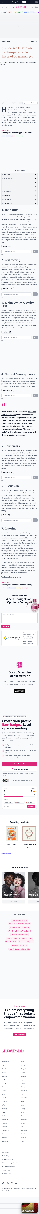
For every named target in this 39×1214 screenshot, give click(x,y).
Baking (23, 1065)
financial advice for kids (19, 935)
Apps (22, 1061)
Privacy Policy (6, 1170)
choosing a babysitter (26, 942)
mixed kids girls (10, 942)
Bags (3, 1065)
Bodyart (4, 12)
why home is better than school (19, 931)
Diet (3, 1080)
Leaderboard (7, 806)
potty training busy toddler (19, 927)
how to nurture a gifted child (19, 949)
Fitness (23, 1083)
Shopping (18, 588)
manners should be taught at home (19, 938)
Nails (3, 1116)
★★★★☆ (34, 41)
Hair (22, 1094)
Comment (6, 626)
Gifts (3, 1094)
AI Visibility (5, 1155)
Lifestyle (4, 1105)
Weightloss (5, 1141)
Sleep (22, 1127)
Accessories (5, 1061)
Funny (32, 12)
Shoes (23, 1123)
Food (3, 1087)
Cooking (25, 588)
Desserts (23, 1076)
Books (4, 1072)
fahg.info (18, 577)
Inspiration (24, 1098)
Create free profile (19, 764)
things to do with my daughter (19, 924)
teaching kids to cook (19, 920)
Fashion (4, 1083)
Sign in (4, 775)
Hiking (3, 588)
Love (22, 1105)
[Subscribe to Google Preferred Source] (12, 638)
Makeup (4, 1108)
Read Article (17, 902)
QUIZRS (36, 138)
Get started (31, 806)
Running (4, 1123)
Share (34, 103)
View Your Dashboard (21, 769)
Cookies (9, 136)
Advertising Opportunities (10, 1163)
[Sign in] (36, 7)
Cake (3, 136)
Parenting (5, 1119)
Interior (4, 1101)
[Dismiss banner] (35, 632)
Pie (14, 136)
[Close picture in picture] (23, 1204)
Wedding (26, 12)
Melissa (5, 103)
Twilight (20, 12)
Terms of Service (7, 1174)
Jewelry (23, 1101)
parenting (6, 41)
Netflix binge (11, 588)
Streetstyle (5, 1130)
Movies (4, 1112)
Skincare (4, 1127)
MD (20, 103)
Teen (15, 12)
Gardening (24, 1090)
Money (23, 1108)
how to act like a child (19, 945)
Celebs (23, 1072)
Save (27, 103)
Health (4, 1098)
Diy (22, 1080)
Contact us (5, 1152)
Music (23, 1112)
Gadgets (4, 1090)
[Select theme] (32, 7)
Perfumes (24, 1119)
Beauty (4, 1069)
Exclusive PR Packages (9, 1166)
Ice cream (19, 136)
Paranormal (24, 1116)
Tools (22, 1141)
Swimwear (24, 1130)
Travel (9, 12)
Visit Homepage (19, 1034)
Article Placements (7, 1159)
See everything (6, 853)
